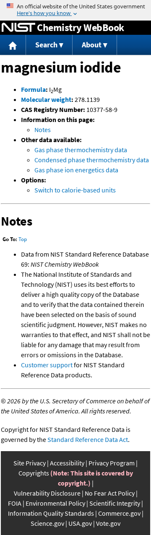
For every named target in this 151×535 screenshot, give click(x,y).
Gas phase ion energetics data (76, 170)
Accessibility (67, 463)
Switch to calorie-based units (75, 190)
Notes (42, 129)
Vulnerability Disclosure (47, 493)
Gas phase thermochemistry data (80, 149)
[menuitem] (13, 45)
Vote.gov (108, 523)
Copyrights (33, 473)
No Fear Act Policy (110, 493)
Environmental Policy (55, 503)
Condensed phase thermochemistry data (91, 160)
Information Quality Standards (51, 513)
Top (22, 239)
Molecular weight (46, 99)
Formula (33, 89)
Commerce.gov (119, 513)
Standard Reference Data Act (87, 439)
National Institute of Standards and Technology (18, 27)
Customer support (47, 365)
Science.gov (47, 523)
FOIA (14, 503)
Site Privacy (29, 463)
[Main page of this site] (13, 45)
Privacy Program (112, 463)
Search (46, 44)
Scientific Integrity (114, 503)
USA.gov (80, 523)
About (92, 44)
